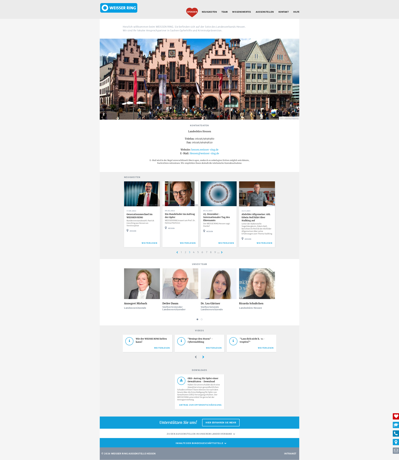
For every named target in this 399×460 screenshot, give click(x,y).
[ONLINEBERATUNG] (396, 451)
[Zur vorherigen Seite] (177, 252)
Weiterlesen (162, 348)
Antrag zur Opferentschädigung (200, 405)
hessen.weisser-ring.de (204, 149)
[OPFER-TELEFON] (396, 433)
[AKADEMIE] (396, 425)
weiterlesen (226, 243)
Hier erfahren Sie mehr (221, 422)
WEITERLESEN (149, 243)
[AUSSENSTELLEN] (396, 442)
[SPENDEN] (396, 416)
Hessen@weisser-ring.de (204, 153)
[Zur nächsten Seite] (222, 252)
